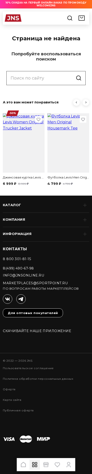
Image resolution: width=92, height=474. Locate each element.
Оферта (9, 389)
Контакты (15, 249)
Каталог (12, 205)
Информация (17, 234)
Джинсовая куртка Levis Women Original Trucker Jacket (24, 177)
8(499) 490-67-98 (18, 268)
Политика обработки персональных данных (38, 378)
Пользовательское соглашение (28, 368)
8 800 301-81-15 (17, 259)
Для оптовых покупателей (33, 313)
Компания (14, 219)
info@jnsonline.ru (23, 275)
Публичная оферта (18, 410)
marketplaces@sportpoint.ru (35, 283)
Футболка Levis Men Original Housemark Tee (68, 177)
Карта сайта (12, 400)
